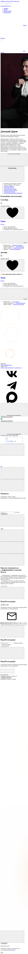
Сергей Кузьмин (20, 246)
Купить (2, 224)
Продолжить (4, 586)
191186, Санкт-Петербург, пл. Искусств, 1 (11, 367)
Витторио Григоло (20, 303)
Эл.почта (17, 512)
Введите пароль (19, 643)
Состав (25, 242)
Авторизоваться (4, 646)
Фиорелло (19, 193)
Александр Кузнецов (18, 248)
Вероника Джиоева (17, 245)
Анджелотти (11, 187)
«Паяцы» (6, 190)
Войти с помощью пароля (7, 624)
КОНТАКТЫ (7, 12)
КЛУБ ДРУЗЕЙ (8, 11)
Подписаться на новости (6, 417)
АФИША (6, 8)
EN (1, 466)
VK (7, 604)
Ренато (13, 191)
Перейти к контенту (6, 1)
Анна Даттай (15, 301)
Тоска (3, 221)
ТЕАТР (5, 10)
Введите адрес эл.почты (21, 623)
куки (14, 950)
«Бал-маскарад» (8, 191)
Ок (1, 952)
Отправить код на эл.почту (20, 624)
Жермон (11, 186)
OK (2, 528)
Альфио (14, 189)
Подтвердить (4, 943)
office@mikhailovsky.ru (6, 365)
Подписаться (4, 513)
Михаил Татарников (15, 249)
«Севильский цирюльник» (10, 193)
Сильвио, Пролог (12, 190)
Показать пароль (6, 644)
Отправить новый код (6, 677)
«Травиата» (6, 186)
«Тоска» (6, 187)
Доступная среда (15, 1)
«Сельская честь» (8, 189)
